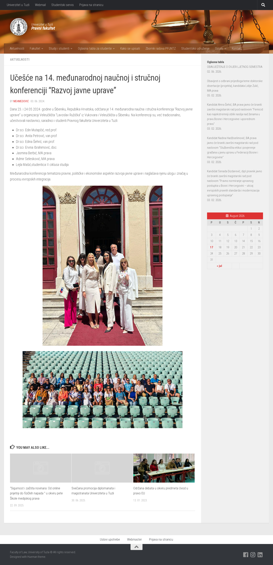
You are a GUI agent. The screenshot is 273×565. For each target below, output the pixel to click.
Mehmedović (21, 101)
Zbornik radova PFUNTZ (160, 48)
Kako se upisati (130, 48)
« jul (219, 266)
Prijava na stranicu (91, 5)
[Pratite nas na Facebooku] (246, 555)
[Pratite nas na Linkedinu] (260, 555)
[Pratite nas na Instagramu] (253, 555)
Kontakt (237, 48)
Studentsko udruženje (195, 48)
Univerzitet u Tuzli (18, 5)
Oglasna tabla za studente (95, 48)
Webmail (40, 5)
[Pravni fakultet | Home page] (18, 27)
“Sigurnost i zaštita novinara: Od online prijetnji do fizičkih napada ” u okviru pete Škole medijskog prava (36, 493)
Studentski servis (62, 5)
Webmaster (134, 539)
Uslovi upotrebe (110, 539)
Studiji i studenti (59, 48)
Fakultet (35, 48)
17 (211, 247)
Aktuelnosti (17, 48)
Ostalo (219, 48)
